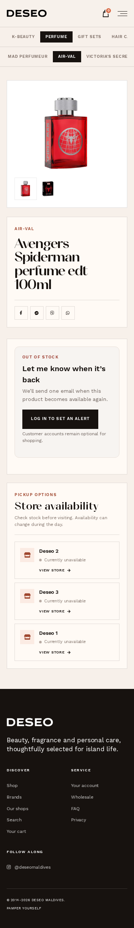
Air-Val (67, 56)
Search (14, 819)
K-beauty (23, 36)
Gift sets (90, 36)
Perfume (56, 36)
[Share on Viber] (52, 313)
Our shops (17, 808)
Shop (12, 785)
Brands (14, 797)
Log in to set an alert (60, 418)
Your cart (16, 831)
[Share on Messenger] (37, 313)
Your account (85, 785)
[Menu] (120, 13)
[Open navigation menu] (120, 13)
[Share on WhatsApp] (68, 313)
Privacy (78, 819)
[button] (67, 133)
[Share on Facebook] (21, 313)
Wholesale (82, 797)
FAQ (75, 808)
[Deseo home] (27, 13)
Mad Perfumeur (28, 56)
